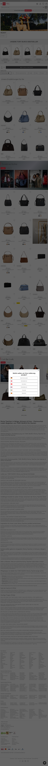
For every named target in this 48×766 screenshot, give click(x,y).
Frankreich (24, 387)
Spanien (24, 393)
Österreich (24, 381)
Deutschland (24, 378)
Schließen (38, 370)
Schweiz (24, 384)
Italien (24, 390)
